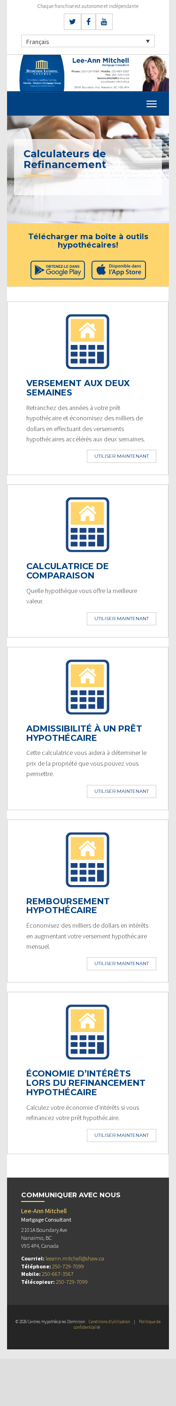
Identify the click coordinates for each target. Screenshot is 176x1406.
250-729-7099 (68, 1266)
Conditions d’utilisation (109, 1321)
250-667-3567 (58, 1273)
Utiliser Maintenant (121, 456)
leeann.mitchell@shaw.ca (75, 1258)
